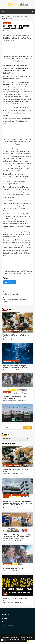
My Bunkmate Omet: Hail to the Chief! (13, 568)
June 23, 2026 (19, 602)
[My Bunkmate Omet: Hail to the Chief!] (17, 555)
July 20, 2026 (15, 570)
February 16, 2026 (16, 369)
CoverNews (16, 639)
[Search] (32, 11)
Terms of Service (7, 622)
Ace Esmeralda (7, 339)
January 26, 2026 (22, 400)
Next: (15, 299)
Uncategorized (7, 23)
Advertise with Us (7, 625)
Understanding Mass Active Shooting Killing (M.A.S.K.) (15, 599)
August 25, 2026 (16, 339)
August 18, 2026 (19, 507)
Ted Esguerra (7, 82)
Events (5, 594)
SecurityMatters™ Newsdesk (10, 400)
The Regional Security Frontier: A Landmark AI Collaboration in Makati (16, 397)
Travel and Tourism (8, 330)
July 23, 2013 (9, 30)
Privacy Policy (6, 614)
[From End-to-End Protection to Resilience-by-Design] (17, 322)
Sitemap (4, 618)
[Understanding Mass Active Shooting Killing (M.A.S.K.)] (17, 585)
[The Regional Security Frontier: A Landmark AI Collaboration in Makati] (17, 383)
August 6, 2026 (19, 540)
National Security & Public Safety (20, 494)
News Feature (16, 530)
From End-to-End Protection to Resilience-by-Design (16, 336)
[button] (3, 640)
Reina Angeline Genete (9, 507)
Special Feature (7, 361)
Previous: (12, 293)
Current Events (7, 494)
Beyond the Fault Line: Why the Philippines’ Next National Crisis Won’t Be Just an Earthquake (16, 367)
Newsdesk (6, 497)
